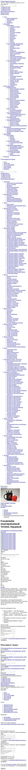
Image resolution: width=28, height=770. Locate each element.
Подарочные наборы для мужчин (15, 243)
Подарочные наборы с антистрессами (17, 249)
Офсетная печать (11, 98)
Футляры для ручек (12, 358)
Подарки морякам (11, 384)
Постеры (12, 42)
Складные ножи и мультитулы (15, 449)
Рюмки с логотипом (12, 296)
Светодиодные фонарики (13, 344)
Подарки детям (11, 377)
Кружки (9, 284)
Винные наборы (11, 231)
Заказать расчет (5, 14)
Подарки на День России (13, 400)
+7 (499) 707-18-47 (5, 7)
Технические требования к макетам (16, 128)
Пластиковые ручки (12, 355)
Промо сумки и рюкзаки (16, 72)
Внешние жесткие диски (13, 469)
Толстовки (9, 317)
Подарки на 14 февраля (13, 386)
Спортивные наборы (12, 273)
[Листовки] (4, 487)
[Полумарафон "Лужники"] (8, 503)
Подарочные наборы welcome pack (16, 239)
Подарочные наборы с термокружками (13, 267)
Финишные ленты (15, 48)
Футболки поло (11, 321)
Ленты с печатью (11, 184)
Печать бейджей (14, 97)
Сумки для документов (13, 331)
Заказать (3, 587)
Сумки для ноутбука (12, 332)
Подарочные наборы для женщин (16, 242)
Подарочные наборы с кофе (14, 259)
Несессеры (10, 325)
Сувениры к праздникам (16, 79)
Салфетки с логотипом (13, 431)
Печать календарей (15, 103)
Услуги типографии (9, 86)
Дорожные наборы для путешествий (16, 232)
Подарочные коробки (12, 459)
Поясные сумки (11, 327)
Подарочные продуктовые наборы (16, 272)
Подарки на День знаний (13, 392)
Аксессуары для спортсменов (18, 57)
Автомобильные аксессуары (14, 437)
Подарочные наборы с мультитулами (16, 263)
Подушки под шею (12, 448)
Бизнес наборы (11, 229)
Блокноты (9, 195)
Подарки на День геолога (13, 389)
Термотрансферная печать (14, 113)
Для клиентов (7, 127)
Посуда (12, 69)
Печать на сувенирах (15, 111)
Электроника (13, 84)
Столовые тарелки (12, 298)
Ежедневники (10, 197)
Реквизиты (10, 22)
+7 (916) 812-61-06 (5, 10)
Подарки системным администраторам (12, 412)
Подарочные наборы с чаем (14, 270)
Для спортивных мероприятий (15, 43)
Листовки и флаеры (15, 32)
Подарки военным (12, 376)
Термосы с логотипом (12, 303)
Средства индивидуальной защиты (16, 346)
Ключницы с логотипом (13, 214)
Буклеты (12, 33)
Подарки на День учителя (14, 403)
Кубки (11, 153)
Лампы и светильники (13, 478)
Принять (3, 768)
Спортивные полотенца (13, 365)
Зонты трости (10, 204)
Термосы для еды (11, 301)
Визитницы (10, 211)
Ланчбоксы (10, 287)
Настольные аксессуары (13, 218)
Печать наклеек (14, 94)
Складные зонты (11, 207)
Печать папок (13, 105)
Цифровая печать (11, 87)
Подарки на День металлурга (14, 396)
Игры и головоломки (12, 440)
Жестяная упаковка (12, 456)
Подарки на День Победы (14, 397)
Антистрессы (10, 338)
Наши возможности (12, 18)
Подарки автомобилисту (13, 373)
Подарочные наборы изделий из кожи (17, 245)
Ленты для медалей (15, 53)
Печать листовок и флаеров (17, 100)
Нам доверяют (10, 19)
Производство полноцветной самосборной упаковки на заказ (15, 463)
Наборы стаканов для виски (14, 238)
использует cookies (11, 764)
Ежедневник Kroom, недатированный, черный (13, 651)
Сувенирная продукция (13, 60)
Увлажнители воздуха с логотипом (16, 482)
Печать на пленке (14, 124)
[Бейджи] (3, 504)
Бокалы (9, 277)
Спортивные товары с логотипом (13, 359)
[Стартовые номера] (6, 506)
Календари (13, 38)
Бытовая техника (11, 466)
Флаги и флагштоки (12, 191)
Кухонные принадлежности (14, 286)
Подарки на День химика (13, 404)
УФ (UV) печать (8, 707)
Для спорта (13, 62)
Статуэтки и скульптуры (13, 432)
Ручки (11, 74)
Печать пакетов (14, 107)
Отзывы (9, 21)
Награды (9, 217)
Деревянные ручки (12, 349)
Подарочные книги (12, 222)
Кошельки (9, 215)
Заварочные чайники (12, 280)
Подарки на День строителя (14, 401)
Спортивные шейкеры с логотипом (16, 368)
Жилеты (9, 313)
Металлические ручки (13, 352)
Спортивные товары (15, 59)
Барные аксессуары (12, 276)
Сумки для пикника (12, 334)
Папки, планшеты (11, 221)
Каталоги (12, 36)
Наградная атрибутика (16, 56)
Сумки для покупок (12, 335)
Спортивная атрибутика (13, 151)
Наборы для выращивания (14, 235)
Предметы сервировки (13, 293)
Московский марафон (15, 148)
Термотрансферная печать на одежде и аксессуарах (17, 115)
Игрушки (9, 425)
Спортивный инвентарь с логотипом (17, 369)
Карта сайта (21, 724)
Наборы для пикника (12, 444)
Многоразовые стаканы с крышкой (16, 290)
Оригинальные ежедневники (14, 200)
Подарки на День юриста (13, 406)
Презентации (13, 35)
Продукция (7, 24)
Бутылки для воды (12, 279)
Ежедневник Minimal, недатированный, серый (13, 659)
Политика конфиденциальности (9, 724)
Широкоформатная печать (14, 120)
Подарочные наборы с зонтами (15, 255)
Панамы (9, 315)
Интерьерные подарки (13, 427)
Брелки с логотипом (12, 339)
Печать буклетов (14, 91)
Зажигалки (10, 341)
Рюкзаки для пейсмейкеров (17, 52)
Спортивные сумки (12, 329)
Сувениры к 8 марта (12, 417)
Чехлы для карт (11, 226)
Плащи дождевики (12, 188)
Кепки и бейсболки (12, 314)
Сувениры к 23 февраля (13, 416)
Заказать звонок (5, 12)
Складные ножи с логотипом (14, 451)
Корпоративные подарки (16, 66)
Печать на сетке (14, 122)
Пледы (8, 428)
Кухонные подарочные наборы (15, 233)
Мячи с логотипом (12, 442)
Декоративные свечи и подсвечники (16, 424)
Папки (11, 41)
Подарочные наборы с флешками (15, 269)
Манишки (12, 55)
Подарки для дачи (11, 447)
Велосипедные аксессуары (14, 360)
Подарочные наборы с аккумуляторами (13, 247)
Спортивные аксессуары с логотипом (17, 363)
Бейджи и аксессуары (12, 209)
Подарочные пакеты (12, 461)
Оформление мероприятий (14, 145)
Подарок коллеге (11, 414)
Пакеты (12, 39)
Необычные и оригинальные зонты (16, 205)
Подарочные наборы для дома (15, 241)
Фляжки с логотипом (12, 304)
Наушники (10, 479)
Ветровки (9, 311)
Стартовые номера (15, 26)
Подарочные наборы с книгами (15, 256)
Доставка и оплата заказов (14, 129)
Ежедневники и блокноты (17, 63)
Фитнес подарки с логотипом (15, 370)
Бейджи (12, 28)
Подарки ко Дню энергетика (14, 383)
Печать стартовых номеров (17, 89)
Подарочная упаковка (12, 458)
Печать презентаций (15, 93)
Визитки (12, 31)
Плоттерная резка (11, 117)
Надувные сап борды (12, 193)
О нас (5, 17)
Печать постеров (14, 104)
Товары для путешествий (13, 452)
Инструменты (10, 441)
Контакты (6, 156)
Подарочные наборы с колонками (16, 257)
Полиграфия (10, 25)
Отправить (3, 640)
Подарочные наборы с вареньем (15, 253)
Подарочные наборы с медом (14, 262)
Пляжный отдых (11, 445)
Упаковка (12, 83)
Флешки (9, 483)
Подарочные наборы (15, 67)
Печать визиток (14, 90)
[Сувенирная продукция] (10, 501)
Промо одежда (14, 70)
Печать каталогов (14, 101)
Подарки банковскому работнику (15, 375)
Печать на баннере (15, 121)
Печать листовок (14, 96)
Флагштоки (13, 50)
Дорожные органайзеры (13, 212)
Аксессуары (10, 310)
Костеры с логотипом (12, 281)
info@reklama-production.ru (8, 11)
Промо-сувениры (14, 73)
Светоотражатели (11, 345)
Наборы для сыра (11, 236)
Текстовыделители (12, 356)
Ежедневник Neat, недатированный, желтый (12, 668)
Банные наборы (11, 438)
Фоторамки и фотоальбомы (14, 434)
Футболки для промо (12, 320)
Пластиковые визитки (16, 110)
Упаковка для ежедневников (14, 201)
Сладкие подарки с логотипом (15, 224)
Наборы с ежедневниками (14, 198)
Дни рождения (14, 149)
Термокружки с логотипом (14, 300)
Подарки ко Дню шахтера (13, 380)
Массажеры (10, 362)
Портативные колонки (13, 480)
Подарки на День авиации (14, 387)
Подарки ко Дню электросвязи (15, 382)
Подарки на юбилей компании (15, 407)
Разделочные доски (12, 294)
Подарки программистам (13, 410)
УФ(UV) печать (11, 108)
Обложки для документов (14, 219)
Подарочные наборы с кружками (15, 260)
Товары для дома (14, 80)
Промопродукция (11, 342)
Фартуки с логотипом (12, 318)
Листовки (12, 139)
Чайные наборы (11, 307)
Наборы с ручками (12, 353)
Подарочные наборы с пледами (15, 265)
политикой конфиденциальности (17, 638)
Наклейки (12, 29)
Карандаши (10, 351)
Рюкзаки (9, 328)
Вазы (8, 423)
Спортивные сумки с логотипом (15, 366)
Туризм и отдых (14, 81)
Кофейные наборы (12, 283)
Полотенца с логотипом (13, 430)
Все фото (3, 507)
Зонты (11, 65)
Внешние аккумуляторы (13, 468)
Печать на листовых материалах (18, 125)
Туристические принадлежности (15, 454)
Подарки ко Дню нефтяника (14, 379)
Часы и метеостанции (12, 225)
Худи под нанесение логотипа (15, 322)
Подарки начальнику (12, 408)
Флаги (11, 49)
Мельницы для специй (13, 289)
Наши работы (7, 134)
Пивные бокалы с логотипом (14, 291)
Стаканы (9, 297)
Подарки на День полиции (14, 399)
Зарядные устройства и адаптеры (15, 473)
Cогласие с (14, 638)
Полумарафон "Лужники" (17, 146)
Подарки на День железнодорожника (17, 390)
